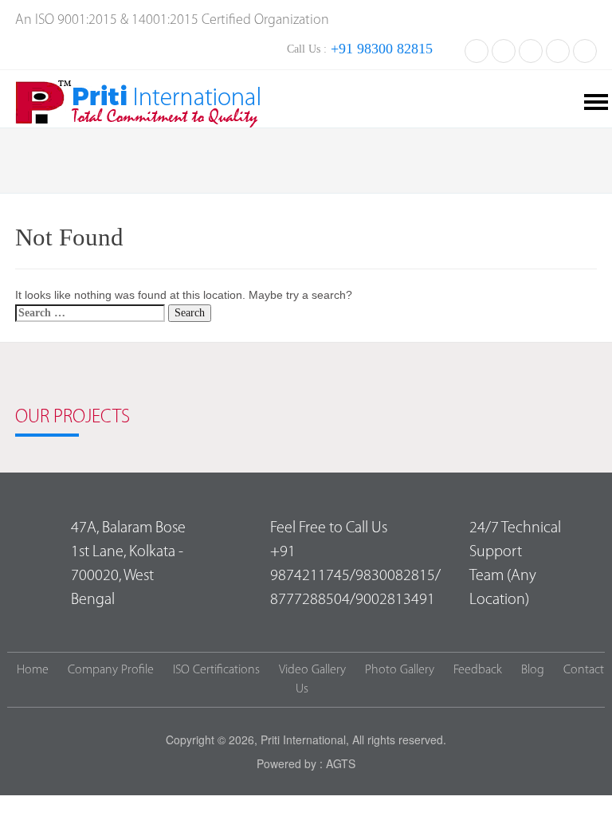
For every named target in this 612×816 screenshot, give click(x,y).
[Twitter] (504, 49)
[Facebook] (476, 49)
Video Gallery (312, 670)
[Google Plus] (558, 49)
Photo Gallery (399, 670)
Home (33, 670)
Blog (532, 670)
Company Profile (111, 670)
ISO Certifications (216, 670)
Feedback (477, 670)
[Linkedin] (531, 49)
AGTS (340, 763)
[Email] (585, 49)
